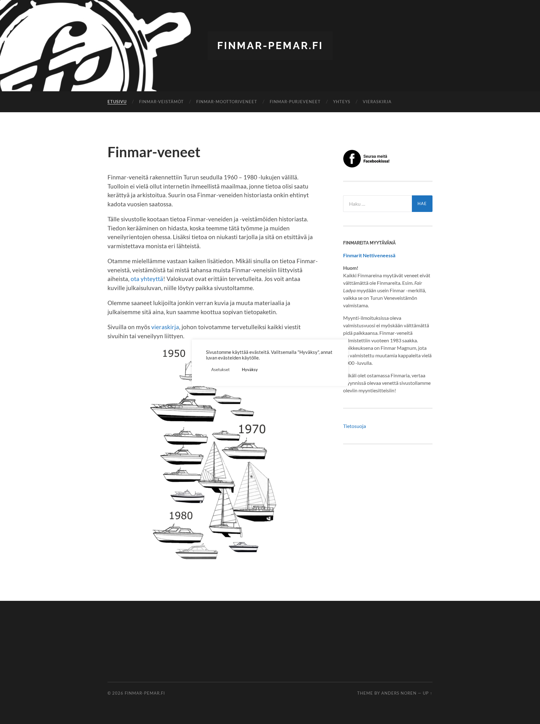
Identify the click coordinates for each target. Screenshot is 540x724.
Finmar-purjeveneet (295, 101)
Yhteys (341, 101)
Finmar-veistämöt (161, 101)
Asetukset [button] (220, 369)
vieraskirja (165, 326)
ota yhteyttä (147, 278)
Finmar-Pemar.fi (270, 45)
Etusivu (117, 101)
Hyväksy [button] (250, 369)
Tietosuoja (354, 426)
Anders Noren (399, 693)
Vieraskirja (377, 101)
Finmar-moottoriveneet (226, 101)
